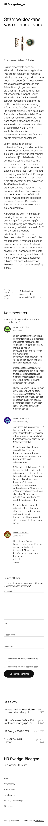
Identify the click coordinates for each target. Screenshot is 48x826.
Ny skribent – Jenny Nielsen (8, 294)
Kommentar (9, 591)
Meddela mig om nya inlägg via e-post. (22, 666)
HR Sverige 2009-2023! (16, 731)
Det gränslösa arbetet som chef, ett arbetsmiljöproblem (29, 294)
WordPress (39, 820)
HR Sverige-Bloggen (15, 4)
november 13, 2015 (20, 418)
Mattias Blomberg (20, 421)
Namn (7, 623)
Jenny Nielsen (18, 60)
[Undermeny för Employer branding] (22, 800)
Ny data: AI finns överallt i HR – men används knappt (19, 711)
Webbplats (8, 646)
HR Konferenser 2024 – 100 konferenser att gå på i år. (19, 721)
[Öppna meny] (42, 4)
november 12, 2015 (20, 327)
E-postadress (10, 634)
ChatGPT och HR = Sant (13, 740)
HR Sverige (29, 60)
